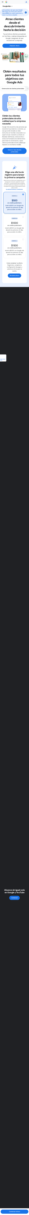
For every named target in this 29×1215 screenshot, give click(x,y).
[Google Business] (6, 2)
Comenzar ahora (14, 1211)
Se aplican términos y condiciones (14, 189)
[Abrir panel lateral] (2, 2)
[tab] (12, 88)
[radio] (14, 202)
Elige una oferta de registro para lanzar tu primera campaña (14, 175)
